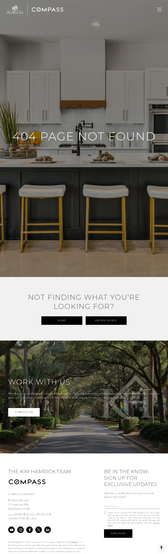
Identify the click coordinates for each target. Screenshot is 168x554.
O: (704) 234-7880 (18, 504)
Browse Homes (106, 320)
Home (62, 320)
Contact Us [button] (24, 412)
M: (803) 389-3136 (18, 500)
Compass (74, 542)
